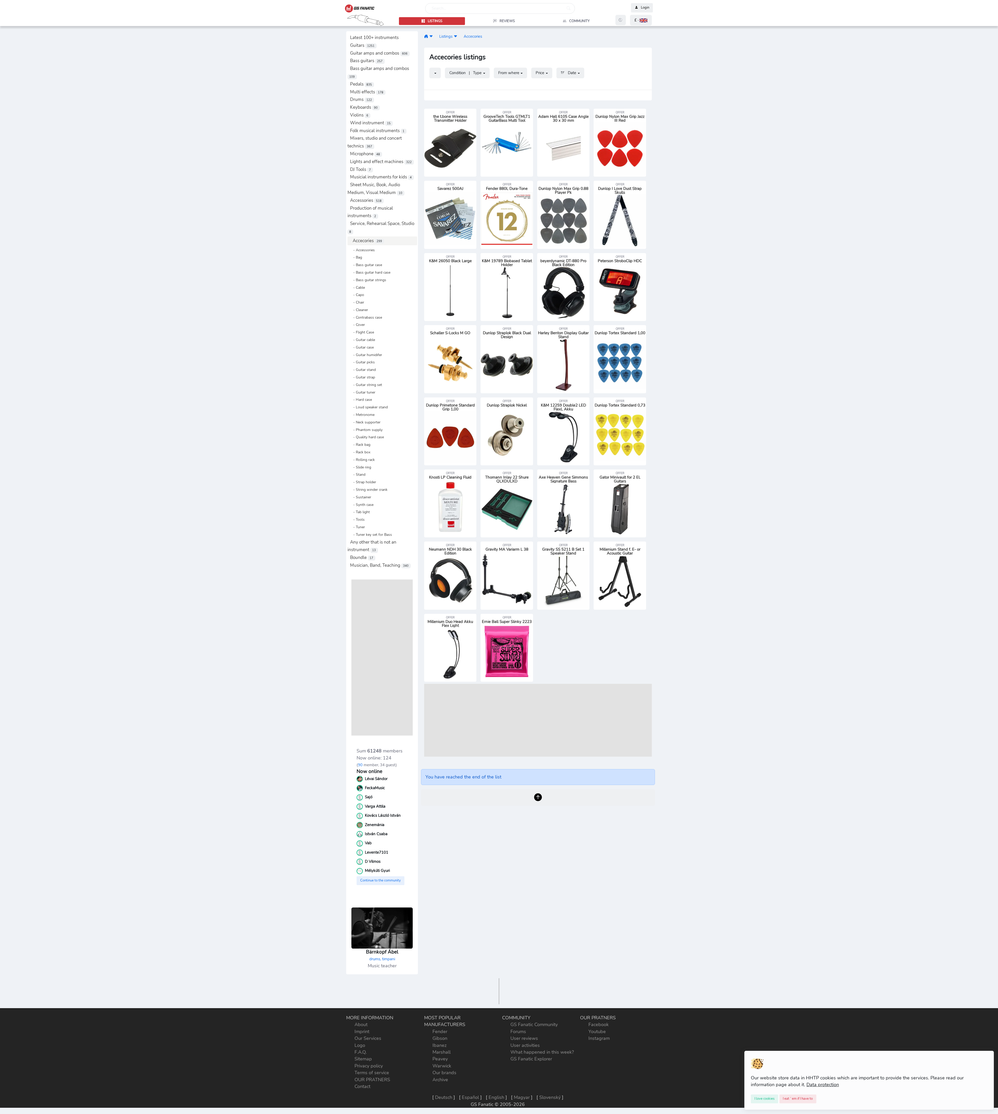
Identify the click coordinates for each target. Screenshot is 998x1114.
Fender (439, 1031)
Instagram (599, 1038)
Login (645, 7)
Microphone (365, 154)
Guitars (362, 45)
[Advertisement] (382, 657)
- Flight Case (362, 332)
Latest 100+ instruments (374, 38)
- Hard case (361, 399)
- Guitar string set (366, 384)
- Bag (356, 257)
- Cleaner (359, 309)
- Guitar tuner (362, 392)
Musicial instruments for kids (381, 177)
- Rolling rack (362, 459)
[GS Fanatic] (426, 36)
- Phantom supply (366, 429)
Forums (518, 1031)
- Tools (357, 519)
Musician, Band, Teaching (379, 565)
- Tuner (357, 527)
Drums (361, 99)
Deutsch (443, 1097)
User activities (525, 1045)
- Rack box (360, 452)
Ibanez (439, 1045)
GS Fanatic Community (534, 1024)
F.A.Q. (360, 1052)
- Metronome (362, 414)
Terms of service (371, 1073)
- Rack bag (360, 444)
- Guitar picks (362, 362)
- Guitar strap (362, 377)
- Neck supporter (365, 422)
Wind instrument (370, 123)
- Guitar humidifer (366, 354)
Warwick (441, 1066)
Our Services (367, 1038)
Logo (359, 1045)
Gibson (439, 1038)
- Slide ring (360, 467)
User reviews (524, 1038)
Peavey (440, 1059)
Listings (445, 36)
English (496, 1097)
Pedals (361, 84)
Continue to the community (380, 880)
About (360, 1024)
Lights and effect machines (381, 162)
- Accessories (362, 250)
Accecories (367, 241)
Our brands (444, 1073)
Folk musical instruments (377, 131)
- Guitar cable (362, 339)
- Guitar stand (363, 369)
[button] (641, 20)
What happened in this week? (542, 1052)
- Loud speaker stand (369, 407)
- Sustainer (360, 497)
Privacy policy (368, 1066)
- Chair (357, 302)
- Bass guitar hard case (370, 272)
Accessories (366, 200)
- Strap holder (363, 482)
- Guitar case (362, 347)
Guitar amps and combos (379, 53)
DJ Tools (360, 169)
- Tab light (360, 511)
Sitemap (363, 1059)
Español (470, 1097)
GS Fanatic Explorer (531, 1059)
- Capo (357, 294)
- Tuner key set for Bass (371, 534)
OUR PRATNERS (372, 1080)
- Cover (357, 324)
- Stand (357, 474)
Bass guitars (366, 61)
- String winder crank (369, 489)
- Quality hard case (367, 437)
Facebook (598, 1024)
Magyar (522, 1097)
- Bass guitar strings (368, 279)
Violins (359, 115)
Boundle (361, 558)
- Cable (357, 287)
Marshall (441, 1052)
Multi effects (366, 92)
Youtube (597, 1031)
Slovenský (550, 1097)
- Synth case (361, 504)
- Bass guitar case (366, 264)
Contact (362, 1086)
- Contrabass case (366, 317)
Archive (440, 1080)
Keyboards (364, 107)
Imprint (361, 1031)
